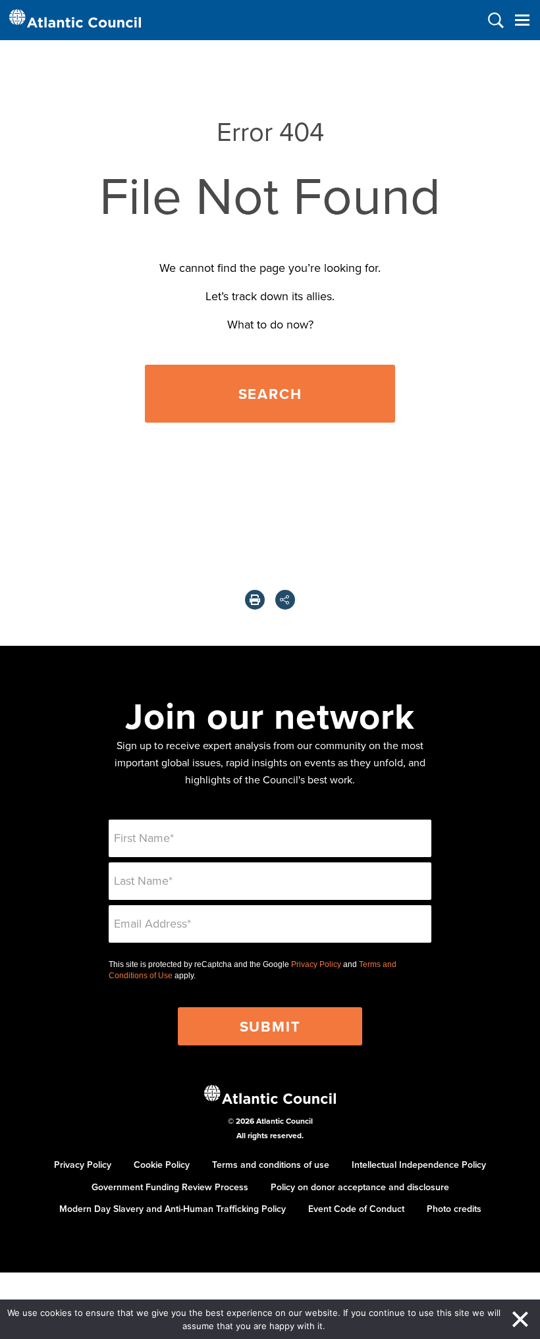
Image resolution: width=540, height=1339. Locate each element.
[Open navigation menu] (522, 20)
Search (270, 393)
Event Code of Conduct (356, 1208)
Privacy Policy (316, 964)
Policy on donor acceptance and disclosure (360, 1187)
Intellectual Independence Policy (419, 1164)
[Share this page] (285, 600)
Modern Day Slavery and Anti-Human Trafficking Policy (172, 1208)
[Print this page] (255, 600)
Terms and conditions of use (270, 1164)
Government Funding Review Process (170, 1187)
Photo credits (454, 1208)
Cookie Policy (162, 1164)
